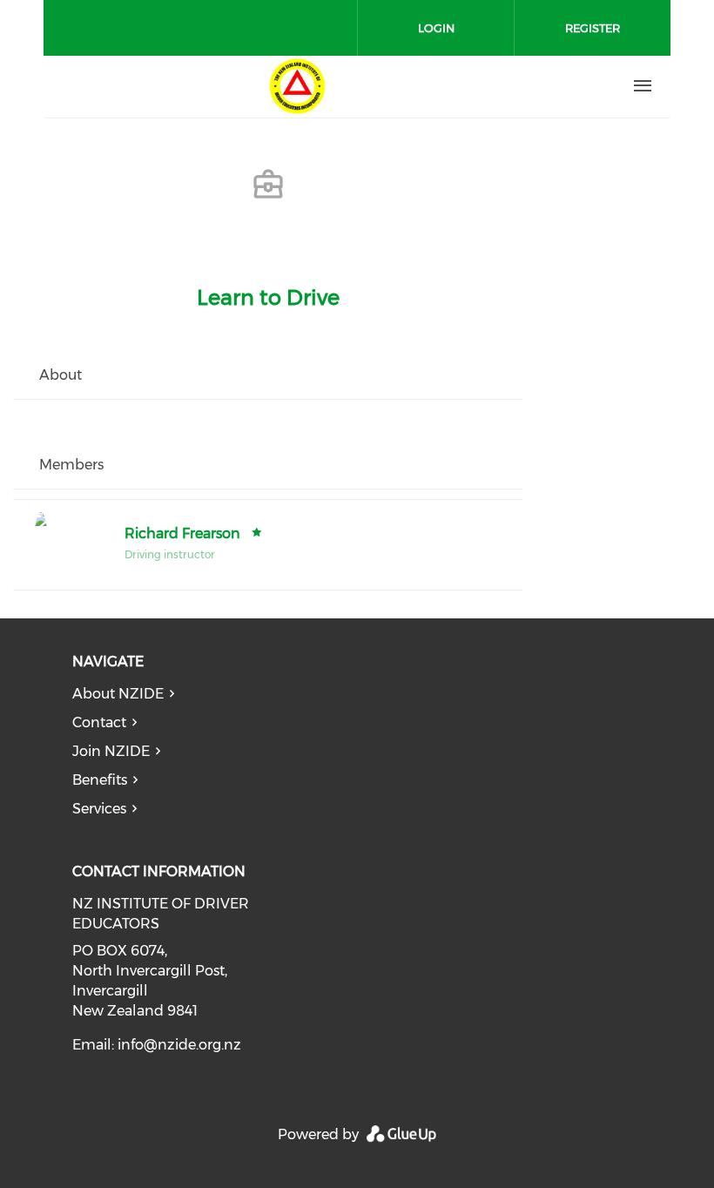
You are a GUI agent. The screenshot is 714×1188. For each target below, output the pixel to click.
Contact (99, 722)
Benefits (99, 780)
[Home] (297, 86)
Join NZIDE (111, 751)
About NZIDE (118, 693)
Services (99, 808)
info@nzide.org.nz (179, 1044)
